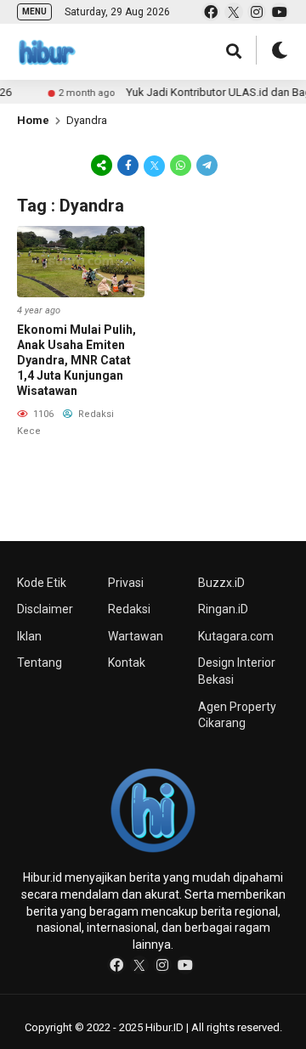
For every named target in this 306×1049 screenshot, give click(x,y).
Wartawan (135, 636)
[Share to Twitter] (154, 165)
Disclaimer (45, 609)
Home (33, 120)
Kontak (126, 662)
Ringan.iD (223, 609)
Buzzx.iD (221, 582)
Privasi (126, 582)
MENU (34, 11)
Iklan (29, 636)
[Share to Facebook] (128, 165)
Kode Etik (41, 582)
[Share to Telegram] (206, 165)
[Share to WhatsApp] (180, 165)
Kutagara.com (236, 636)
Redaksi (129, 609)
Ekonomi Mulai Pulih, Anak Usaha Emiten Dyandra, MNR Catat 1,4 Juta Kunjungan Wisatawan (76, 360)
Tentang (39, 662)
